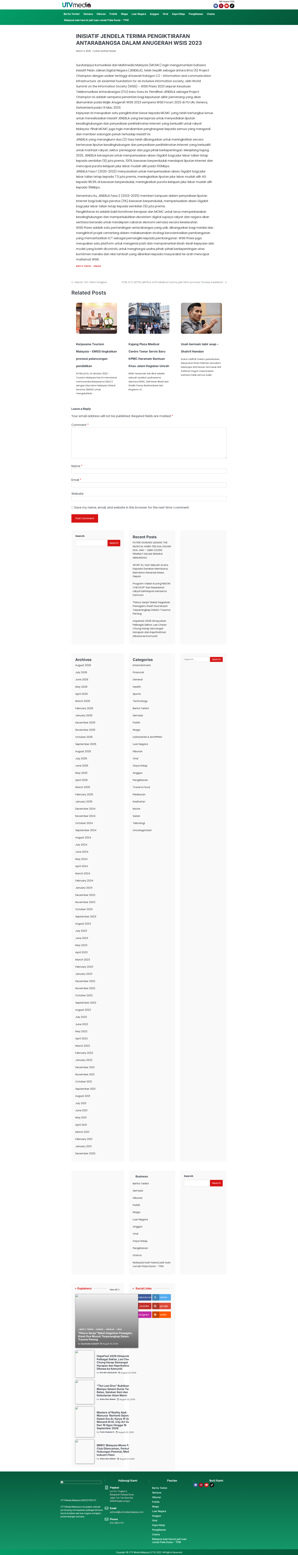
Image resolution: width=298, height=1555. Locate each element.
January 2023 (83, 974)
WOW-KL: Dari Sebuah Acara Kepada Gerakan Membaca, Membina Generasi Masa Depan (150, 570)
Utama (211, 14)
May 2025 (81, 773)
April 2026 (81, 694)
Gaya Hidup (178, 14)
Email (76, 480)
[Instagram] (221, 6)
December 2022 (85, 981)
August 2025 (83, 751)
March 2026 (82, 701)
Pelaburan (139, 794)
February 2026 (84, 708)
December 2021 (85, 1067)
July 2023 (81, 931)
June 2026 (81, 679)
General (138, 679)
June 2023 (81, 938)
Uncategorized (142, 830)
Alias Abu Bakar (108, 1399)
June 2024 (81, 852)
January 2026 (83, 715)
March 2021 (82, 1132)
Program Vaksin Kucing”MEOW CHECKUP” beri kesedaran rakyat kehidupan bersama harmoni (151, 589)
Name (76, 466)
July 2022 (81, 1017)
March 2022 (82, 1046)
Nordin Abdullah (108, 1373)
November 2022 (85, 988)
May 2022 (81, 1031)
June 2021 (81, 1110)
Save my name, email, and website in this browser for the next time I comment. (132, 507)
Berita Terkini (71, 14)
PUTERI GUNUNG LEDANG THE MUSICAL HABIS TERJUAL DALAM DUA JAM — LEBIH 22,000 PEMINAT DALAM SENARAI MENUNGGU (152, 550)
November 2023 (85, 902)
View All (113, 1289)
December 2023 (85, 895)
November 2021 (85, 1074)
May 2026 (81, 687)
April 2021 (81, 1125)
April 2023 (81, 952)
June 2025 (81, 765)
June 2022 (81, 1024)
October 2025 (84, 737)
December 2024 (85, 809)
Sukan (136, 816)
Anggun (154, 14)
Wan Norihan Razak (105, 51)
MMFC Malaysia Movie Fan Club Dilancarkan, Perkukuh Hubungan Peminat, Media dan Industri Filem (117, 1450)
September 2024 (85, 830)
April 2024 (81, 866)
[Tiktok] (232, 6)
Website (77, 494)
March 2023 (82, 959)
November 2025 (85, 730)
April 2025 (81, 780)
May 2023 (81, 945)
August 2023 (83, 923)
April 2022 (81, 1038)
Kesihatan (139, 801)
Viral (165, 14)
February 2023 (84, 967)
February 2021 (83, 1139)
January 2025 (83, 801)
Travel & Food (141, 787)
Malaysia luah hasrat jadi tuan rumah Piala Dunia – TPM (96, 20)
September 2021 (85, 1089)
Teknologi (139, 823)
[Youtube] (226, 6)
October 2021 (83, 1081)
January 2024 (84, 888)
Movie (136, 809)
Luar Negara (139, 14)
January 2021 (83, 1146)
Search (80, 536)
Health (137, 687)
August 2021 (82, 1096)
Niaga (124, 14)
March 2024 (82, 873)
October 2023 (84, 909)
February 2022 (84, 1053)
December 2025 (85, 722)
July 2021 (80, 1103)
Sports (137, 694)
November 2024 (85, 816)
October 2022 (84, 995)
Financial (138, 672)
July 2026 (81, 672)
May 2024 (81, 859)
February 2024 (84, 880)
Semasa (88, 14)
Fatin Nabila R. (107, 1432)
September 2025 (85, 744)
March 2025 (82, 787)
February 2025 (84, 794)
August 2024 (83, 837)
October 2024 (84, 823)
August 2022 (83, 1010)
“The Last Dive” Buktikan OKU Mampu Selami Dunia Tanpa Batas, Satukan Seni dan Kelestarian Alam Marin (116, 1390)
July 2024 (81, 844)
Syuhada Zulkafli (90, 1344)
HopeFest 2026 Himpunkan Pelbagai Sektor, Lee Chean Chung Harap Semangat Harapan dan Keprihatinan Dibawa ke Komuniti (150, 628)
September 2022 (85, 1002)
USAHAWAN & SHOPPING (147, 737)
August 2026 (83, 665)
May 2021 (81, 1117)
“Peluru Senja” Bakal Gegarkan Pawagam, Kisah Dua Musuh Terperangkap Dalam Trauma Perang (151, 608)
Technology (140, 701)
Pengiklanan (196, 14)
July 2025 (81, 758)
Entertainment (142, 665)
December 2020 (85, 1153)
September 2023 (85, 916)
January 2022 (83, 1060)
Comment (80, 425)
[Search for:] (197, 659)
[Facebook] (215, 6)
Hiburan (101, 14)
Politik (113, 14)
